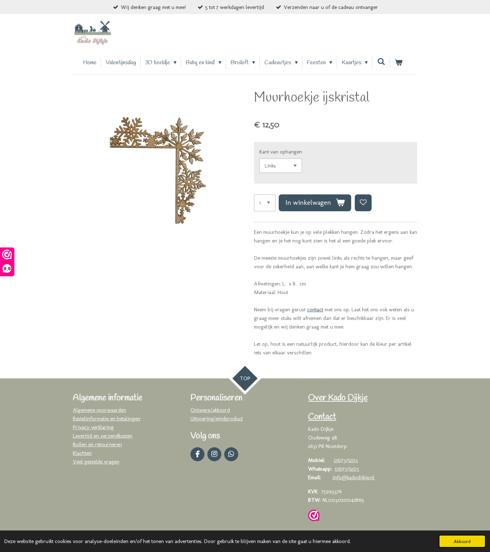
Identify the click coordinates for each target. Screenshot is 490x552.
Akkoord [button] (462, 541)
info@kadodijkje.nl (353, 477)
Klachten (82, 453)
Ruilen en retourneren (97, 444)
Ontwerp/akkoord (210, 410)
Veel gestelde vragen (96, 461)
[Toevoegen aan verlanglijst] (363, 202)
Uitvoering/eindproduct (216, 418)
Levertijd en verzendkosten (102, 436)
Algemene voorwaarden (99, 410)
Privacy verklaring (93, 427)
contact (315, 309)
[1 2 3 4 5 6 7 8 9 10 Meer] (264, 202)
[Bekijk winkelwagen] (398, 62)
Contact (322, 417)
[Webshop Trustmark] (314, 517)
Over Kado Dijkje (338, 398)
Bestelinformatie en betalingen (106, 418)
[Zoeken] (381, 61)
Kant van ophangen (280, 151)
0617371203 (346, 460)
